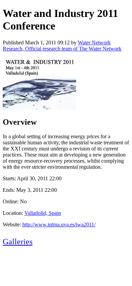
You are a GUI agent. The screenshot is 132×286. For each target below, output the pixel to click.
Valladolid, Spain (42, 213)
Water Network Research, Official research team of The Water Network (62, 46)
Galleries (17, 241)
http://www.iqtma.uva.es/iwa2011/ (58, 224)
